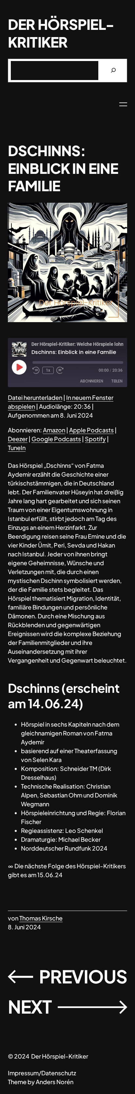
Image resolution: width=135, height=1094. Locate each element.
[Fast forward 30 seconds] (60, 370)
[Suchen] (113, 70)
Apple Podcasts (91, 430)
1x (48, 370)
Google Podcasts (56, 439)
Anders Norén (54, 1081)
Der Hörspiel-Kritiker (61, 33)
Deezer (18, 439)
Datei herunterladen (35, 397)
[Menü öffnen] (123, 104)
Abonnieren (91, 381)
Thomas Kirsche (41, 918)
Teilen (117, 381)
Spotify (95, 439)
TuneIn (17, 447)
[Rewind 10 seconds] (36, 370)
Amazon (54, 430)
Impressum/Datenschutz (42, 1073)
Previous (83, 976)
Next (30, 1006)
